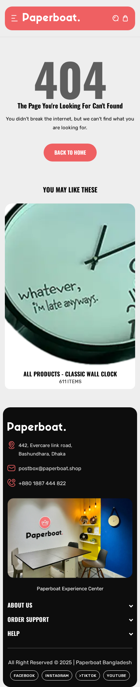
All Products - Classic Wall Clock (70, 374)
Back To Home (70, 152)
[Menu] (14, 18)
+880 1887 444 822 (42, 483)
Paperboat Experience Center (70, 589)
